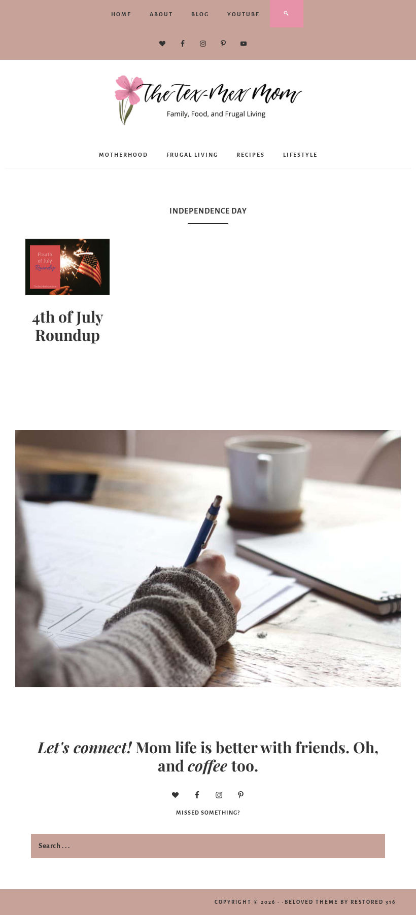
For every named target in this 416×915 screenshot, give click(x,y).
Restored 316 (373, 902)
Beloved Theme (311, 902)
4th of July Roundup (67, 325)
